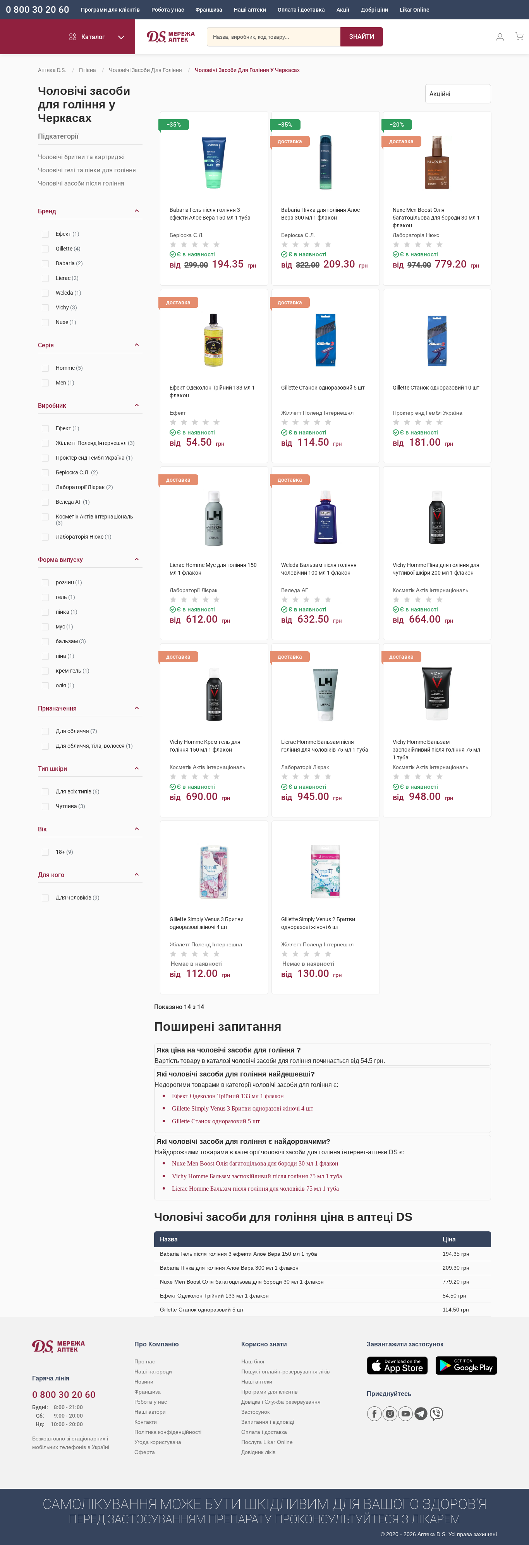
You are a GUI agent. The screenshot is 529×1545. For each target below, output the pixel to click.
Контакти (145, 1422)
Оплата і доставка (301, 10)
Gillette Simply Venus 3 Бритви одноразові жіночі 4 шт (242, 1108)
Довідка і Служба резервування (281, 1402)
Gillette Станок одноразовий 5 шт (216, 1121)
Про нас (144, 1361)
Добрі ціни (374, 10)
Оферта (144, 1452)
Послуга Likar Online (267, 1442)
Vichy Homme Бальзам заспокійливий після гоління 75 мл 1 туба (257, 1176)
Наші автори (150, 1412)
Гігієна (87, 70)
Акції (343, 10)
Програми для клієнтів (110, 10)
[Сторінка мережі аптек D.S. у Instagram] (390, 1413)
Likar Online (414, 10)
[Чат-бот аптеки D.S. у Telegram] (421, 1413)
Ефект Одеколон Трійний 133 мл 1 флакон (228, 1096)
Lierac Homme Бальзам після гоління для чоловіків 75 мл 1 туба (255, 1188)
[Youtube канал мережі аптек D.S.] (405, 1413)
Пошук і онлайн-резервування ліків (285, 1371)
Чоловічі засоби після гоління (81, 183)
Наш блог (253, 1361)
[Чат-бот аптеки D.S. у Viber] (436, 1413)
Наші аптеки (250, 10)
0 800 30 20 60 (37, 9)
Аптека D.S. (52, 70)
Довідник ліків (258, 1452)
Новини (143, 1381)
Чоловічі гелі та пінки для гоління (87, 170)
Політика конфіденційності (167, 1432)
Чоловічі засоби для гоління (145, 70)
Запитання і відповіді (267, 1422)
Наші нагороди (153, 1371)
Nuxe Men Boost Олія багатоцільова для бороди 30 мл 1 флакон (255, 1163)
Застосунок (255, 1412)
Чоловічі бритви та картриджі (81, 157)
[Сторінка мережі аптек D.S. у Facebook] (374, 1413)
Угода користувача (157, 1442)
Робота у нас (167, 10)
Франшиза (209, 10)
